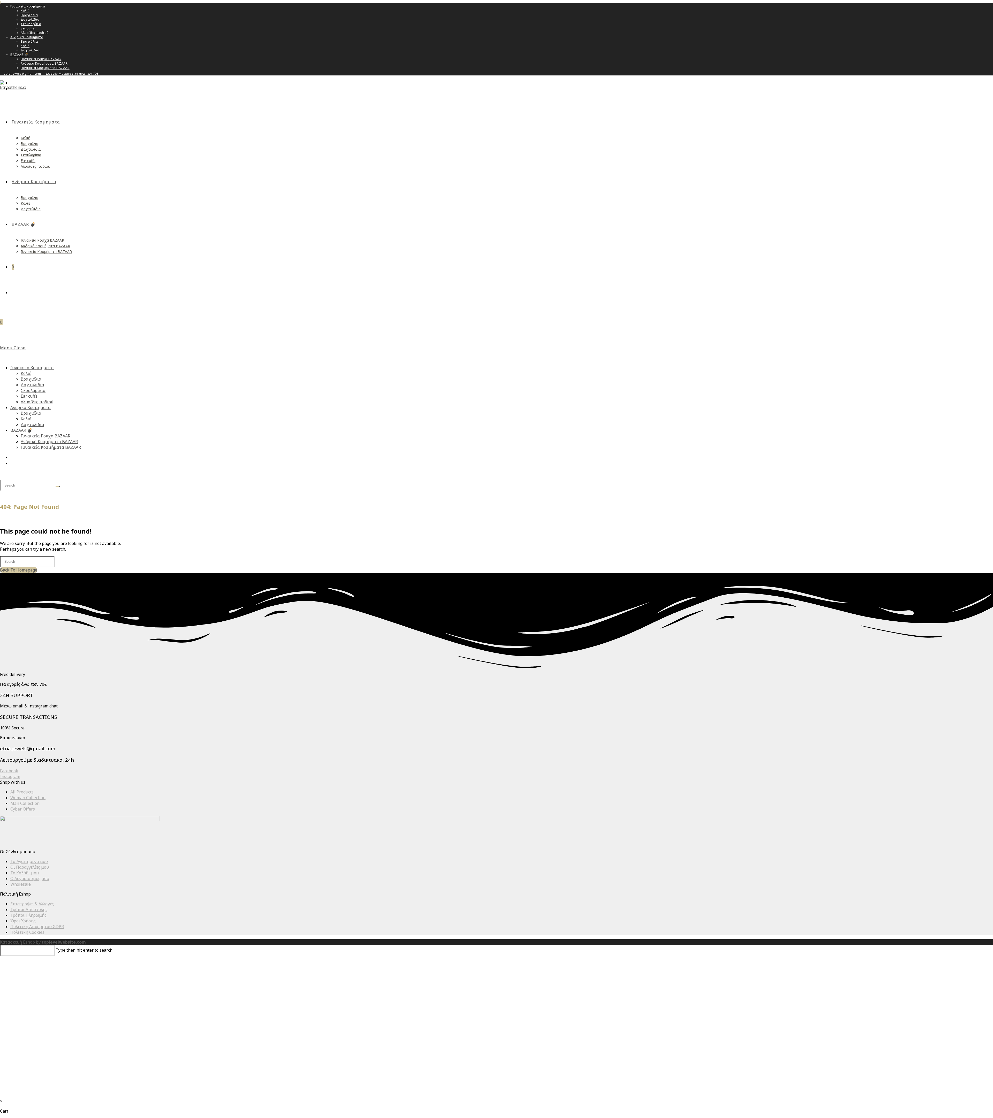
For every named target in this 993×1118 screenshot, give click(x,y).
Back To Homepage (18, 570)
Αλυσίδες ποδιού (35, 32)
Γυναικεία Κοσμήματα (27, 6)
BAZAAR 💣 (19, 54)
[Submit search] (58, 486)
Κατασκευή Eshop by (43, 942)
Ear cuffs (28, 28)
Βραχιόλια (29, 15)
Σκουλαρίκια (31, 24)
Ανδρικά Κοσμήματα (26, 37)
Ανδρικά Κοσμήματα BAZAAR (44, 63)
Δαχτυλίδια (30, 19)
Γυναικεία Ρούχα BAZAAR (41, 59)
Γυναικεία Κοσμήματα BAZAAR (45, 68)
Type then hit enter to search (84, 950)
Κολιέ (25, 11)
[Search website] (13, 292)
